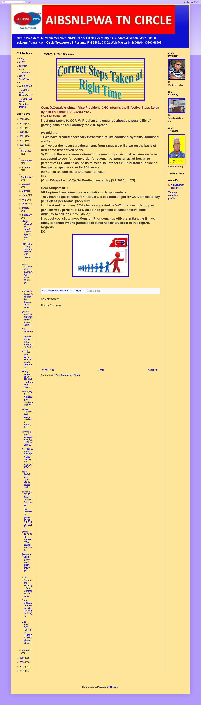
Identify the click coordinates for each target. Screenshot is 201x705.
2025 (22, 123)
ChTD (22, 62)
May (24, 199)
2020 (22, 145)
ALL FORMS (25, 86)
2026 (22, 119)
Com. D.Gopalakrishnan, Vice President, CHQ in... (27, 608)
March (25, 208)
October (26, 167)
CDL (21, 82)
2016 (22, 671)
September (26, 177)
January (26, 650)
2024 (22, 128)
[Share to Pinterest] (98, 291)
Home (101, 370)
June (25, 195)
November (26, 161)
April (25, 204)
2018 (22, 662)
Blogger (114, 687)
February (27, 215)
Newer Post (48, 370)
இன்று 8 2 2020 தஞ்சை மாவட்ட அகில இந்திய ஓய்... (26, 562)
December (26, 151)
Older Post (153, 370)
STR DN (23, 66)
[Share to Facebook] (96, 291)
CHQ (21, 58)
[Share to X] (93, 291)
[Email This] (88, 291)
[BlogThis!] (91, 291)
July (24, 191)
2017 (22, 666)
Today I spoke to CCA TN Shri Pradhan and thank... (27, 379)
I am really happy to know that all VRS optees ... (27, 252)
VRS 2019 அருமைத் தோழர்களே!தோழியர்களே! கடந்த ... (27, 299)
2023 (22, 132)
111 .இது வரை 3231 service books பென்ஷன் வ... (27, 359)
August (26, 184)
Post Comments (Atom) (68, 375)
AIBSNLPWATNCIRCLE (177, 186)
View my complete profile (173, 195)
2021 (22, 140)
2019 (22, 658)
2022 (22, 136)
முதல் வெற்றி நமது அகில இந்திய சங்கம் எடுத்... (26, 479)
